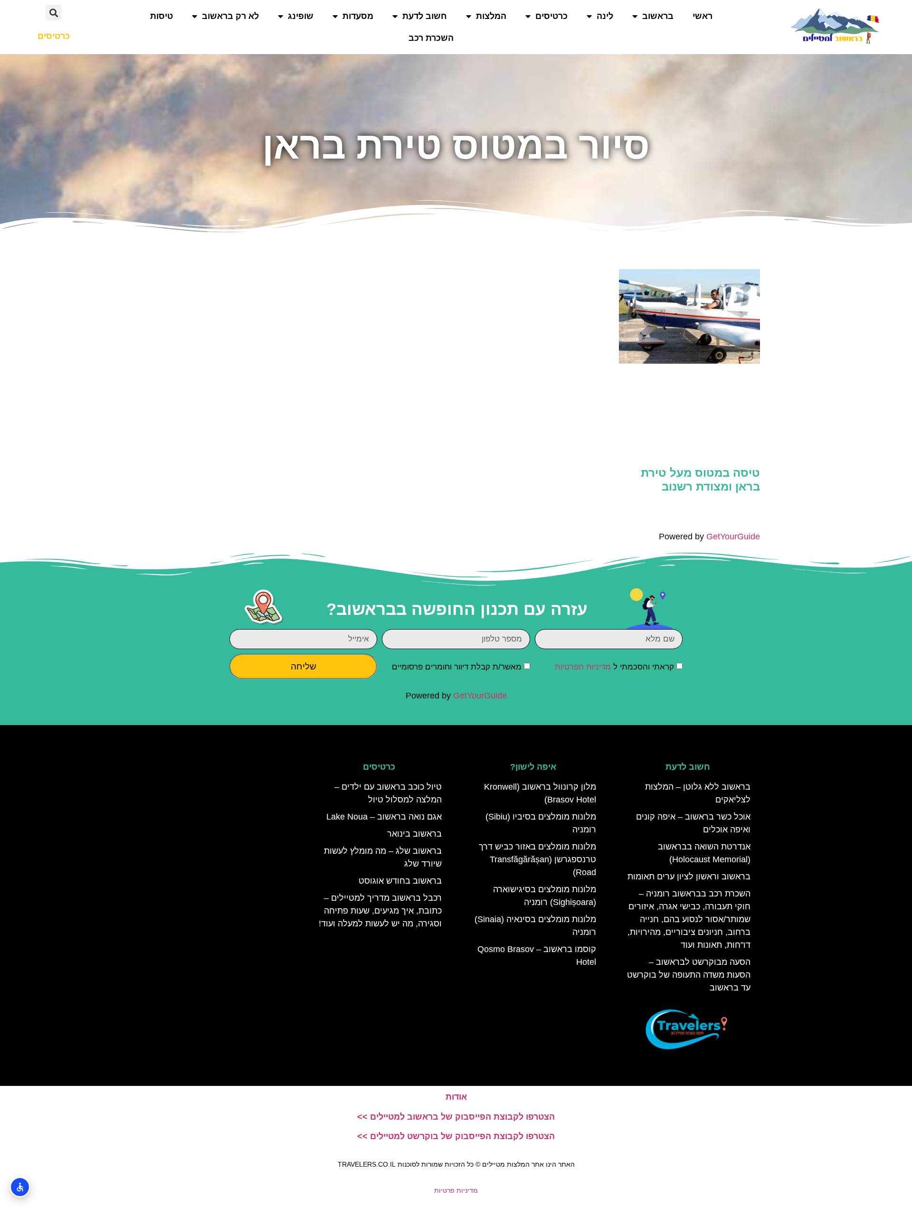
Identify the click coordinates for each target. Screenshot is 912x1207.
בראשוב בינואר (414, 834)
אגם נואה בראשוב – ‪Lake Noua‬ (384, 816)
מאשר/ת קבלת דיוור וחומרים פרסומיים (457, 666)
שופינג (301, 16)
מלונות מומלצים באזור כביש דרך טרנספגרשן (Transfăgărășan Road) (537, 859)
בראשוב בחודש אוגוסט (400, 881)
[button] (53, 12)
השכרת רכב (431, 38)
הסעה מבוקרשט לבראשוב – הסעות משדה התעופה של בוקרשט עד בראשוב (688, 974)
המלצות (491, 16)
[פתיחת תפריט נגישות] (20, 1187)
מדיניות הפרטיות (583, 666)
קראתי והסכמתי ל (614, 666)
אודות (456, 1097)
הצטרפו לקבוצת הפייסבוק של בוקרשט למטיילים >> (456, 1136)
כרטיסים (551, 16)
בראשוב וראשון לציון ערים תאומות (688, 876)
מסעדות (357, 16)
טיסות (161, 16)
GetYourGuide (733, 536)
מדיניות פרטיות (456, 1190)
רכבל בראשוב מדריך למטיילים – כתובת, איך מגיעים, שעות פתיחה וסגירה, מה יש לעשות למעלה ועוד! (380, 910)
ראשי (702, 16)
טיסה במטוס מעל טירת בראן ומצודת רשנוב (700, 479)
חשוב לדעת (424, 16)
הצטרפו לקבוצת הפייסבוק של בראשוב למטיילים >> (456, 1117)
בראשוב (658, 16)
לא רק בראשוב (230, 16)
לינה (605, 16)
